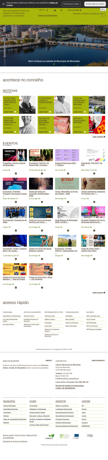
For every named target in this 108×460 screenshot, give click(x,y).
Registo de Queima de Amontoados (70, 386)
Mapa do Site (31, 435)
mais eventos (97, 292)
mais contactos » (98, 360)
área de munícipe (73, 10)
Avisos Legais (8, 435)
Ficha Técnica (20, 435)
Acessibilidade (8, 438)
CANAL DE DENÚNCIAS (47, 15)
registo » (49, 360)
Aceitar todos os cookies (95, 4)
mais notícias (98, 137)
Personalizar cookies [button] (71, 4)
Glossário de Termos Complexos (15, 441)
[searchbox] (87, 14)
